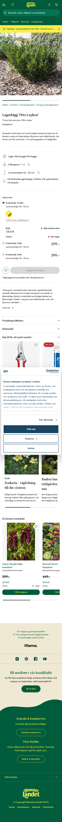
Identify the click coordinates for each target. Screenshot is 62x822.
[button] (31, 320)
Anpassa (29, 438)
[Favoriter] (12, 4)
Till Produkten (27, 593)
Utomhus (14, 105)
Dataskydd (36, 807)
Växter (5, 105)
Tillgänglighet (48, 807)
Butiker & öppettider (31, 759)
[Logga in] (49, 4)
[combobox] (33, 12)
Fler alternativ (46, 420)
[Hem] (31, 4)
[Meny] (4, 4)
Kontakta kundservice (31, 732)
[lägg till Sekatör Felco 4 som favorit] (35, 345)
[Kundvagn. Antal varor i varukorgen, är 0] (56, 4)
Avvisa (31, 448)
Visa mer (6, 307)
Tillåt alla (31, 429)
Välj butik (10, 231)
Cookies (12, 807)
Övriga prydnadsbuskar (47, 105)
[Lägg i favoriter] (5, 270)
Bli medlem (31, 689)
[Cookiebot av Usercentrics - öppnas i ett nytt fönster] (46, 371)
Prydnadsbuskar (27, 105)
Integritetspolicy (23, 807)
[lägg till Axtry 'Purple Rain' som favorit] (35, 526)
